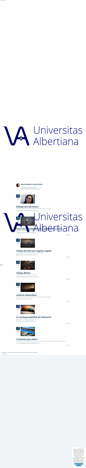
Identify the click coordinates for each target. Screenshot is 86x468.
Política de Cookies (76, 457)
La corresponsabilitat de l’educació (33, 317)
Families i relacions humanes (47, 230)
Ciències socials (40, 230)
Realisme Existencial (36, 208)
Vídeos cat (45, 208)
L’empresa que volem (26, 339)
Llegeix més (68, 301)
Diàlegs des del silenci (27, 206)
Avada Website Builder (14, 352)
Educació (32, 252)
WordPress (36, 352)
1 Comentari (58, 230)
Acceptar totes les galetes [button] (78, 463)
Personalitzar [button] (79, 465)
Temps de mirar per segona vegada (34, 251)
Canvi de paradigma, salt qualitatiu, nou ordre (39, 228)
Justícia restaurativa (26, 295)
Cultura (31, 208)
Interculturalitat (54, 230)
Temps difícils (23, 273)
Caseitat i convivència (35, 230)
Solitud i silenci (41, 208)
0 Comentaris (49, 208)
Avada (20, 352)
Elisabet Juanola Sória (20, 208)
